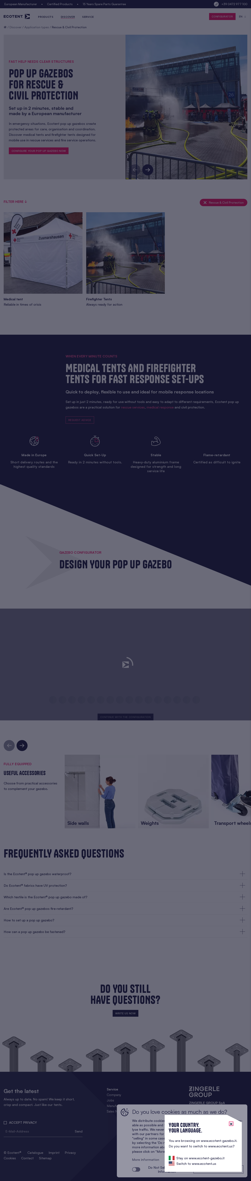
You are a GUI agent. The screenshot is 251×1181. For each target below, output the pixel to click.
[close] (231, 1123)
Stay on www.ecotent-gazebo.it (200, 1158)
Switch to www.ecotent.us (196, 1164)
